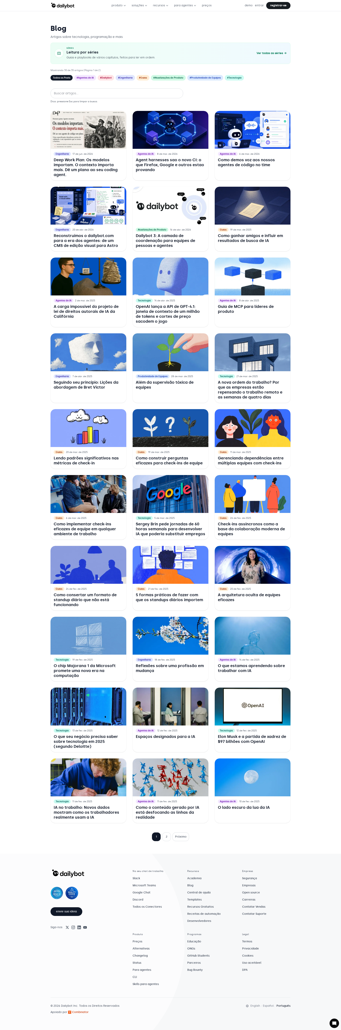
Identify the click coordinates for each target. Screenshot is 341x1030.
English (255, 1006)
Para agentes (142, 970)
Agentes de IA (146, 154)
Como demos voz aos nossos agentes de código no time (246, 162)
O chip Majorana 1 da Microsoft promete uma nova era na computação (85, 670)
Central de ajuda (199, 892)
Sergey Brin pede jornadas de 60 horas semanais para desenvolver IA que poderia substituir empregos (170, 529)
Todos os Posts (61, 77)
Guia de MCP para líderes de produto (246, 309)
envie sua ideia (66, 911)
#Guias (143, 77)
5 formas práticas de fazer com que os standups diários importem (169, 597)
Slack (136, 878)
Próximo (180, 836)
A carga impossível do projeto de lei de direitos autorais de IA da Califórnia (86, 311)
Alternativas (141, 948)
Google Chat (141, 892)
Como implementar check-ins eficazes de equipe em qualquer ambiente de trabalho (85, 529)
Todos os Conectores (147, 906)
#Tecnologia (234, 77)
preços (207, 5)
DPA (245, 970)
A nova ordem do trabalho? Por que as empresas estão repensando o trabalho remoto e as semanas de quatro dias (250, 389)
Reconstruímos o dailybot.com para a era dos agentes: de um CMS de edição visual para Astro (86, 240)
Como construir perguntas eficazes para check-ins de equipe (169, 460)
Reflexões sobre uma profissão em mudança (170, 668)
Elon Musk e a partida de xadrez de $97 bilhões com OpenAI (252, 739)
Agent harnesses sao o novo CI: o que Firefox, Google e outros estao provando (170, 164)
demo (249, 5)
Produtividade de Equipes (153, 376)
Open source (251, 892)
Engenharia (62, 154)
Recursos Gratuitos (200, 906)
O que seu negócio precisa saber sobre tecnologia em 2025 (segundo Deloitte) (86, 741)
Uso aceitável (251, 962)
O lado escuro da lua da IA (244, 807)
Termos (247, 941)
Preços (137, 941)
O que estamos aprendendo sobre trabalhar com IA (251, 668)
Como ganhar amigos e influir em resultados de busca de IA (250, 238)
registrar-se (278, 5)
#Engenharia (125, 77)
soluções (138, 5)
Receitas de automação (204, 914)
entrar (259, 5)
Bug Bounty (195, 970)
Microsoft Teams (144, 885)
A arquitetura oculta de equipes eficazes (249, 597)
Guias (223, 229)
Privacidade (250, 948)
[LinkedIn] (79, 927)
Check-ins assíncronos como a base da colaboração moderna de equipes (251, 529)
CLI (135, 977)
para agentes (183, 5)
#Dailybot (106, 77)
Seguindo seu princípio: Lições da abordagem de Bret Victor (86, 385)
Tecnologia (144, 300)
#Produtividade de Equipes (205, 77)
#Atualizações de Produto (168, 77)
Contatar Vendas (253, 906)
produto (117, 5)
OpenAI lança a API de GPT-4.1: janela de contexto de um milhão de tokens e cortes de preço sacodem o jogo (168, 314)
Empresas (249, 885)
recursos (159, 5)
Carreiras (248, 899)
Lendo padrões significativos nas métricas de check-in (86, 460)
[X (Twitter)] (67, 927)
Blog (190, 885)
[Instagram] (73, 927)
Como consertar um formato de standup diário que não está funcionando (85, 599)
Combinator (80, 1012)
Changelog (140, 955)
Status (137, 962)
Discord (138, 899)
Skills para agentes (146, 984)
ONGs (191, 948)
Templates (194, 899)
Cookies (247, 955)
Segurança (249, 878)
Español (268, 1006)
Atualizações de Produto (152, 229)
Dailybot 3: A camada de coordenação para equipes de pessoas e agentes (165, 240)
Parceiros (194, 962)
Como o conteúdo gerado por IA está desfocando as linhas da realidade (167, 812)
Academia (194, 878)
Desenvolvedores (199, 921)
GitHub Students (198, 955)
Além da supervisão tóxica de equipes (165, 385)
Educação (194, 941)
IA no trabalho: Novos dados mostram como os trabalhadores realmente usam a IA (86, 812)
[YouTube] (85, 927)
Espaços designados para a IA (165, 736)
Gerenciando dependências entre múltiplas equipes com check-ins (251, 460)
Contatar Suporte (254, 914)
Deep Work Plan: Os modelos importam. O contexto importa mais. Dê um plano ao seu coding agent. (86, 167)
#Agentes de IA (85, 77)
